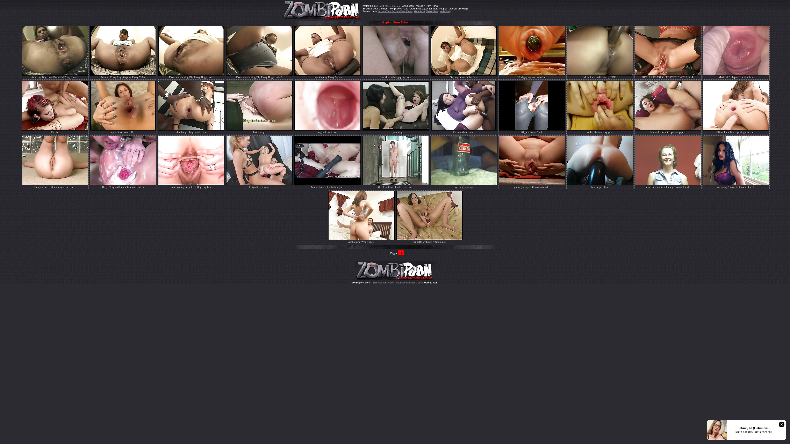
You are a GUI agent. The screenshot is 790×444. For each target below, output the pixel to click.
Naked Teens (432, 11)
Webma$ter (430, 282)
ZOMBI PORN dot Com (388, 6)
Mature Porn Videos (402, 11)
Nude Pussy (445, 11)
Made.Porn (419, 11)
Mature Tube (384, 11)
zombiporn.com (361, 282)
